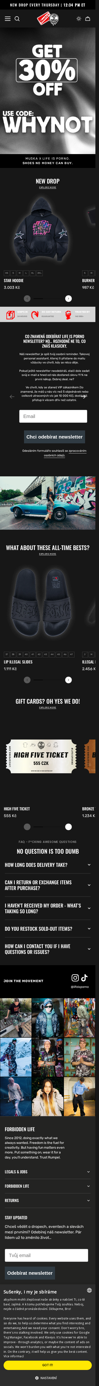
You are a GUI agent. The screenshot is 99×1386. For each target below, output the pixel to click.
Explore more (47, 187)
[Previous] (27, 298)
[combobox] (89, 1290)
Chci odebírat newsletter (54, 437)
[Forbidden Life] (48, 18)
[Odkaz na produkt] (41, 241)
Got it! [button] (47, 1365)
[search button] (17, 19)
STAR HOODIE (14, 280)
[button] (78, 18)
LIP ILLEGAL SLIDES (18, 662)
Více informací (14, 1356)
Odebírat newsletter (30, 1273)
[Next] (68, 298)
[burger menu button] (8, 19)
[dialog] (47, 1335)
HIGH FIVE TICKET (17, 809)
